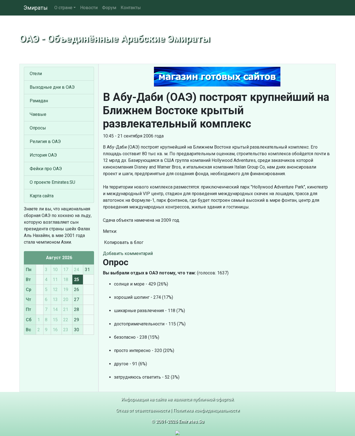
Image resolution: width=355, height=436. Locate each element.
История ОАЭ (43, 155)
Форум (109, 7)
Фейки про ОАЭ (46, 168)
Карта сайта (42, 195)
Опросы (38, 128)
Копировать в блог (123, 242)
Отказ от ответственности (142, 410)
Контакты (131, 7)
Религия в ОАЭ (45, 141)
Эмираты (36, 7)
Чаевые (38, 114)
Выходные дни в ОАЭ (52, 87)
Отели (36, 73)
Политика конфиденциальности (206, 410)
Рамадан (39, 100)
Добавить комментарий (128, 253)
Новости (89, 7)
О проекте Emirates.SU (52, 182)
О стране (63, 7)
